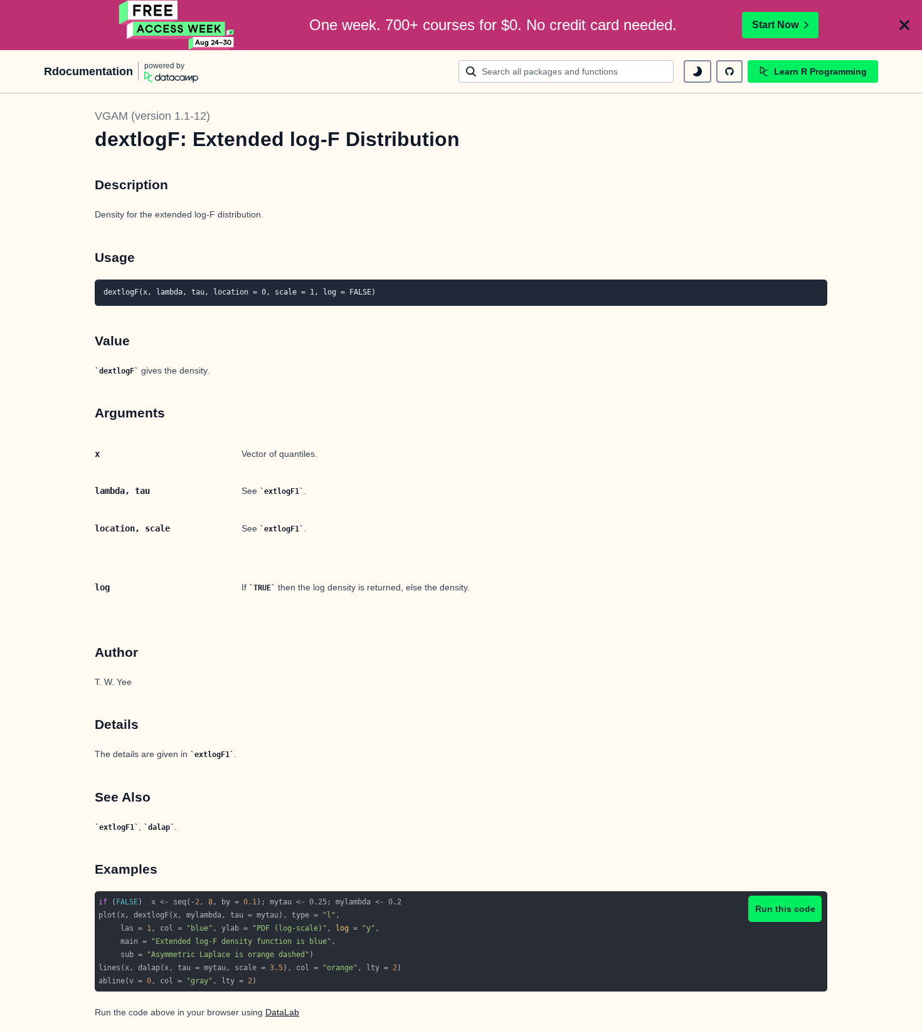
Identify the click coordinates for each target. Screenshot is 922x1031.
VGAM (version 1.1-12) (152, 116)
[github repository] (729, 71)
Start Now (775, 24)
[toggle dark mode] (697, 71)
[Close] (904, 25)
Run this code (785, 909)
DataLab (282, 1012)
